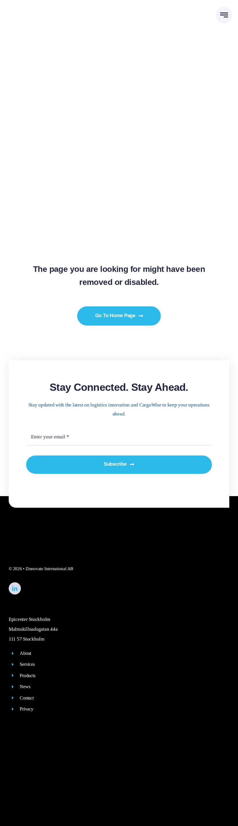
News (25, 686)
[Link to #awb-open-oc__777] (224, 15)
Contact (26, 697)
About (25, 653)
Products (27, 675)
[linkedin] (15, 588)
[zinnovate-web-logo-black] (35, 10)
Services (27, 664)
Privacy (26, 708)
